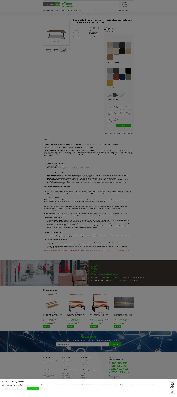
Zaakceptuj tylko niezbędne (9, 388)
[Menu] (175, 382)
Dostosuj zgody (22, 388)
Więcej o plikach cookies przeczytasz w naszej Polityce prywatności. (18, 385)
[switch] (172, 392)
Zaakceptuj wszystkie (33, 388)
